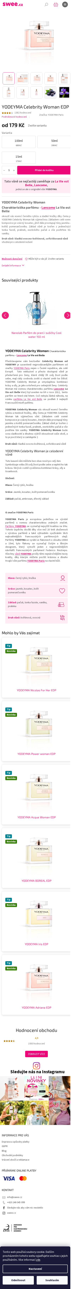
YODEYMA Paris (22, 368)
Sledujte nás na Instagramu (37, 1072)
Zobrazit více (36, 1053)
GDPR (5, 1146)
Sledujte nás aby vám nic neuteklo (25, 1208)
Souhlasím (52, 1280)
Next (67, 315)
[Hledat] (46, 4)
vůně (23, 554)
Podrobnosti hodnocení (14, 117)
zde (38, 1260)
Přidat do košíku (44, 170)
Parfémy (15, 526)
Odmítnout (18, 1280)
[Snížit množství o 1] (4, 170)
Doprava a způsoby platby (15, 1142)
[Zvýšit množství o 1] (14, 170)
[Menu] (65, 4)
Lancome (59, 389)
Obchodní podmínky (12, 1155)
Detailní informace (11, 265)
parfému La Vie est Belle (27, 399)
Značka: (51, 115)
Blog (4, 1151)
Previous (5, 315)
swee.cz (11, 1213)
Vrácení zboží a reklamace (15, 1160)
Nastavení (35, 1269)
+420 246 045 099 (16, 1202)
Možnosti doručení (12, 259)
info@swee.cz (14, 1197)
